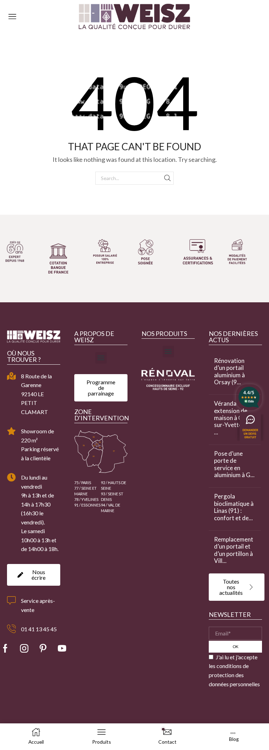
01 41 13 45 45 (39, 629)
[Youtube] (62, 648)
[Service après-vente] (11, 600)
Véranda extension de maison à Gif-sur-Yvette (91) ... (234, 418)
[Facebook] (5, 648)
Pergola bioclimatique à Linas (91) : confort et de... (234, 507)
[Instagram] (24, 648)
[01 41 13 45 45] (11, 629)
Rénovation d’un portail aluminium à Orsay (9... (229, 371)
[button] (101, 358)
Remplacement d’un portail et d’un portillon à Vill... (233, 550)
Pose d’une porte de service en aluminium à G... (234, 464)
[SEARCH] (167, 178)
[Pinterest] (43, 648)
